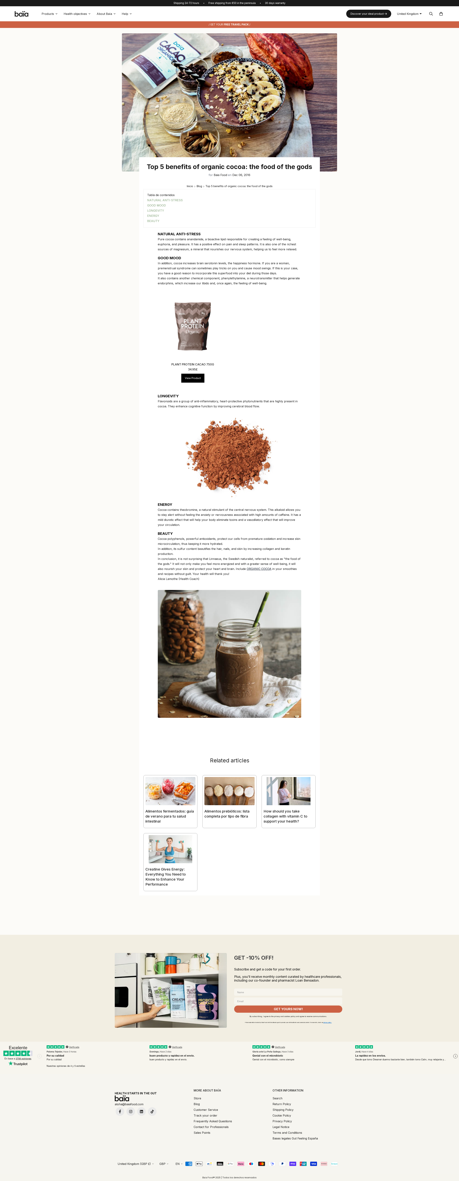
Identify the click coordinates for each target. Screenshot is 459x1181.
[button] (441, 13)
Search (277, 1098)
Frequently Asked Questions (213, 1121)
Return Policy (282, 1104)
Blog (199, 186)
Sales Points (202, 1132)
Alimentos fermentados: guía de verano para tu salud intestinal (169, 816)
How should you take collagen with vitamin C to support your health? (285, 816)
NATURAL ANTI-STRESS (165, 200)
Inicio (190, 186)
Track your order (205, 1115)
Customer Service (206, 1110)
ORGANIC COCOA (259, 569)
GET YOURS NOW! (288, 1009)
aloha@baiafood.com (129, 1104)
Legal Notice (281, 1127)
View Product (193, 378)
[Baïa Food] (21, 14)
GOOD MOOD (156, 205)
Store (197, 1098)
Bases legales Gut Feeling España (295, 1138)
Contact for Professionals (211, 1127)
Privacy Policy (282, 1121)
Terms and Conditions (287, 1132)
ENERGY (153, 216)
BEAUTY (153, 221)
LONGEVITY (155, 210)
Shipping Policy (283, 1110)
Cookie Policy (282, 1115)
